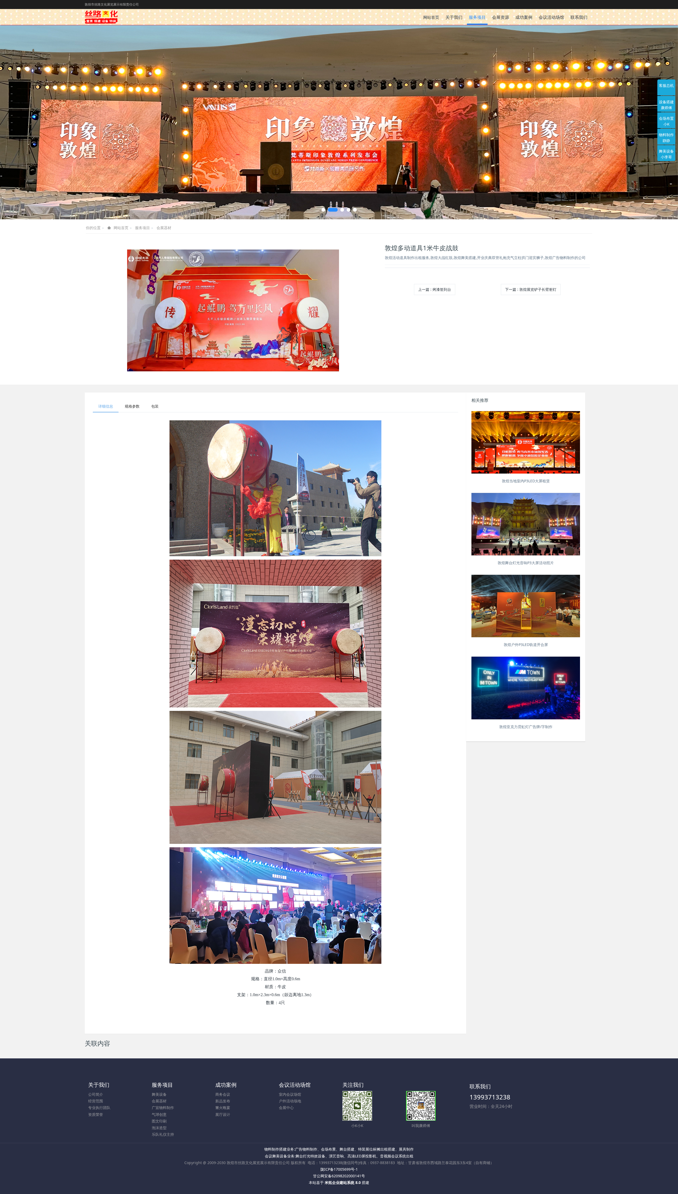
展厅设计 (222, 1114)
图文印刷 (159, 1121)
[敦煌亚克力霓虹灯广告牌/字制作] (525, 688)
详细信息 (105, 406)
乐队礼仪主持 (163, 1134)
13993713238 (490, 1097)
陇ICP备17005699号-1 (339, 1169)
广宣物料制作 (163, 1107)
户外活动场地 (290, 1100)
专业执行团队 (99, 1107)
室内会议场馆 (290, 1094)
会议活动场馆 (295, 1084)
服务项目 (142, 227)
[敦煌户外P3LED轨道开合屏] (525, 606)
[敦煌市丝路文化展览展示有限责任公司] (101, 17)
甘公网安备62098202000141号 (339, 1175)
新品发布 (222, 1100)
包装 (155, 406)
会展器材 (164, 227)
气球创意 (159, 1114)
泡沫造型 (159, 1127)
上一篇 (434, 289)
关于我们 (98, 1084)
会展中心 (286, 1107)
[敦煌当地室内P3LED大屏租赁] (525, 442)
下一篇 (530, 289)
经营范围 (95, 1100)
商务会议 (222, 1094)
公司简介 (95, 1094)
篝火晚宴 (222, 1107)
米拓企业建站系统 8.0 (343, 1182)
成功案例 (226, 1084)
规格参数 (132, 406)
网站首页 (431, 17)
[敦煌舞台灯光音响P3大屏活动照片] (525, 524)
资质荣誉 (95, 1114)
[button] (34, 122)
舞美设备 (159, 1094)
